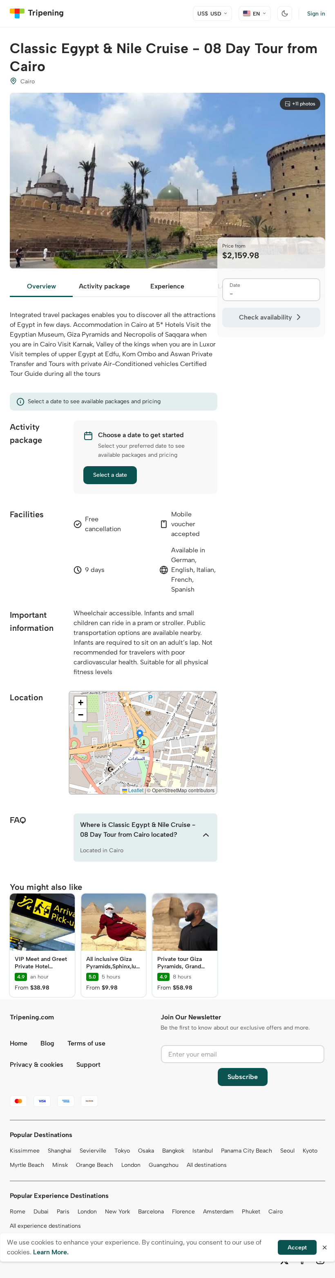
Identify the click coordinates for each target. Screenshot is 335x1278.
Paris (63, 1211)
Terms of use (86, 1043)
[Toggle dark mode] (284, 13)
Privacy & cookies (36, 1064)
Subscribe (243, 1077)
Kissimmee (25, 1150)
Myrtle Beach (27, 1165)
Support (88, 1064)
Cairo (275, 1211)
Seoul (287, 1150)
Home (18, 1043)
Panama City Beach (246, 1150)
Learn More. (51, 1252)
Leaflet (135, 789)
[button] (139, 735)
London (131, 1165)
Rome (17, 1211)
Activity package (104, 286)
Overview (41, 286)
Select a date (110, 474)
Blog (47, 1043)
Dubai (41, 1211)
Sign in (316, 13)
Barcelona (151, 1211)
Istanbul (202, 1150)
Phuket (251, 1211)
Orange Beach (94, 1165)
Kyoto (310, 1150)
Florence (183, 1211)
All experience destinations (45, 1225)
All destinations (207, 1165)
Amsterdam (218, 1211)
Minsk (60, 1165)
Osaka (146, 1150)
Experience (167, 286)
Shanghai (59, 1150)
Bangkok (173, 1150)
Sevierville (93, 1150)
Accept (297, 1247)
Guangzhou (164, 1165)
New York (117, 1211)
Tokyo (122, 1150)
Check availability (265, 317)
